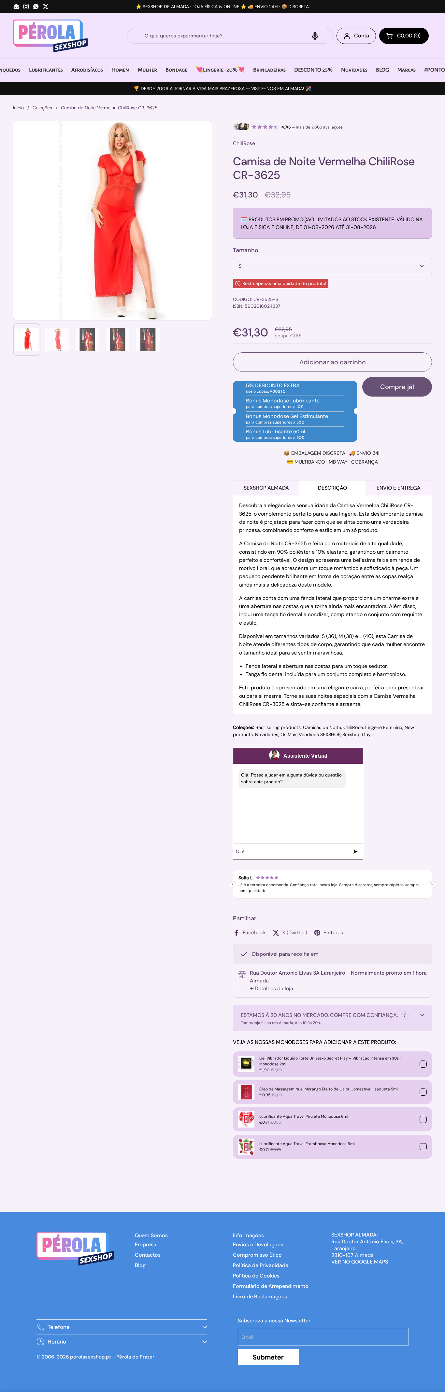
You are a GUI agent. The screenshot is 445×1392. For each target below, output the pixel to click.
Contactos (148, 1254)
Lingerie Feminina (383, 727)
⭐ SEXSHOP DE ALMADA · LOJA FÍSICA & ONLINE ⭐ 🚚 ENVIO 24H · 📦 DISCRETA (222, 6)
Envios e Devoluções (258, 1244)
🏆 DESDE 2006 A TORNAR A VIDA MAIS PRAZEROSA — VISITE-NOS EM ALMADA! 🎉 (222, 88)
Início (18, 108)
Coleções (42, 108)
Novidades (266, 734)
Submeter (268, 1357)
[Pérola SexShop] (50, 36)
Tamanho (245, 250)
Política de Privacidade (260, 1265)
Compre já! (397, 387)
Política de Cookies (256, 1275)
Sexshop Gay (356, 734)
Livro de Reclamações (260, 1296)
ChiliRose (353, 727)
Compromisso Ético (257, 1254)
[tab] (271, 989)
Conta (361, 35)
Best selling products (278, 727)
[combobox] (230, 36)
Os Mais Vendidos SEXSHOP (310, 734)
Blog (140, 1265)
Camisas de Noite (322, 727)
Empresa (145, 1244)
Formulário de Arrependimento (271, 1286)
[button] (315, 36)
